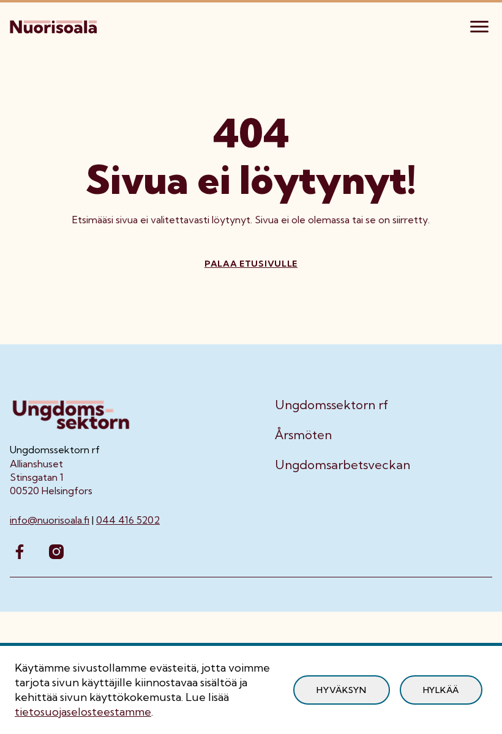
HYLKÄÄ (441, 689)
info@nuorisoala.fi (49, 520)
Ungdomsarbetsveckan (342, 465)
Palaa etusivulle (251, 263)
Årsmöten (303, 435)
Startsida (31, 65)
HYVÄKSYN (342, 689)
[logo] (54, 25)
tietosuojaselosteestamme (83, 712)
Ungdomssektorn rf (331, 405)
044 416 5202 (128, 520)
